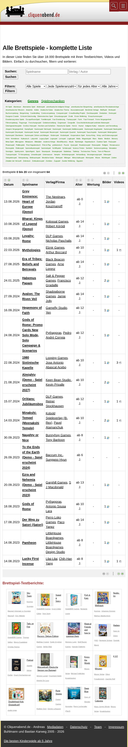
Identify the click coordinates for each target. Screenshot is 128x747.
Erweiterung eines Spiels (15, 119)
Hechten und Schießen (46, 126)
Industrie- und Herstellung (108, 126)
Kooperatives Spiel (78, 135)
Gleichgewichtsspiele (14, 126)
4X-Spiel (9, 107)
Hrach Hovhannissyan (22, 675)
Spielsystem (19, 151)
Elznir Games (55, 247)
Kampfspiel (29, 129)
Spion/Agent (29, 151)
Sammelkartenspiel (32, 148)
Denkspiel (112, 113)
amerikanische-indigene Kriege (58, 107)
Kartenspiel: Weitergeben (107, 132)
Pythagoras (54, 332)
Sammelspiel (46, 148)
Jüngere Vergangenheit (14, 129)
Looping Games (57, 358)
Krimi (7, 139)
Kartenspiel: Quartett (68, 132)
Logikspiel (71, 139)
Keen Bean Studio (59, 380)
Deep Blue (86, 690)
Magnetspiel (86, 139)
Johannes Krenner (108, 611)
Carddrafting (35, 113)
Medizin (107, 139)
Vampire (57, 154)
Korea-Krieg (90, 135)
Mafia (78, 139)
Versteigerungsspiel (94, 154)
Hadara (116, 625)
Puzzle (66, 145)
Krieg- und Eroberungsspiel (107, 135)
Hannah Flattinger (78, 647)
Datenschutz (78, 727)
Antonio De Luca (43, 680)
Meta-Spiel (10, 142)
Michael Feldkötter (78, 673)
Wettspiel (59, 158)
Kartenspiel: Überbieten (14, 135)
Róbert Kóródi (55, 226)
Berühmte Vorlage (92, 110)
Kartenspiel (57, 129)
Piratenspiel (10, 145)
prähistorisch (57, 145)
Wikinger (67, 158)
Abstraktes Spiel (29, 107)
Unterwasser (47, 154)
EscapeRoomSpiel (33, 119)
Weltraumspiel (35, 158)
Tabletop (76, 151)
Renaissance (115, 145)
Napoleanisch (90, 142)
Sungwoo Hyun (56, 459)
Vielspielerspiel (11, 158)
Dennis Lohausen (54, 709)
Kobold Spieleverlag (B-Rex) (57, 418)
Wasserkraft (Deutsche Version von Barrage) (47, 668)
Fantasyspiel (71, 119)
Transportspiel (11, 154)
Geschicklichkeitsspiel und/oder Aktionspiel (93, 123)
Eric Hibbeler (20, 616)
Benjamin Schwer (105, 640)
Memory (115, 139)
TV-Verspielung (24, 154)
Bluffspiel (103, 110)
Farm (80, 119)
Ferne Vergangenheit (103, 119)
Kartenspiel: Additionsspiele (73, 129)
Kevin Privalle (55, 384)
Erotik (71, 116)
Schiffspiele (56, 148)
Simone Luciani (42, 676)
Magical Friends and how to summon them (78, 630)
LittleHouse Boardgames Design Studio (55, 547)
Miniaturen (29, 142)
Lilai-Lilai (51, 558)
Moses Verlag (99, 674)
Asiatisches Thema (61, 110)
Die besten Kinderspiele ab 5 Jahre (28, 741)
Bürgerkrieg (24, 113)
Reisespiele (96, 145)
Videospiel (107, 154)
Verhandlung (80, 154)
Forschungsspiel (35, 123)
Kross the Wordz (87, 660)
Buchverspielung (12, 113)
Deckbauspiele (92, 113)
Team (98, 727)
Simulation (113, 148)
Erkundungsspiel (60, 116)
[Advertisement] (64, 34)
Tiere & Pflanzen (104, 151)
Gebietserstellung (49, 123)
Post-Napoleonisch (33, 145)
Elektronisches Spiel (45, 116)
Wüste (97, 158)
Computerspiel (61, 113)
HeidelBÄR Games (44, 609)
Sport (38, 151)
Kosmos (30, 602)
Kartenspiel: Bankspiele (113, 129)
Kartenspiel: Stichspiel (42, 129)
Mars (94, 139)
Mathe (100, 139)
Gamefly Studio (56, 308)
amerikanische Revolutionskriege (106, 107)
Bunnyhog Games (58, 435)
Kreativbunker (70, 678)
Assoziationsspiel (77, 110)
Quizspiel (74, 145)
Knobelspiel (64, 135)
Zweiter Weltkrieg (68, 161)
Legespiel (53, 139)
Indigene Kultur (90, 126)
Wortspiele (90, 158)
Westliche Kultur (48, 158)
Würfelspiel (106, 158)
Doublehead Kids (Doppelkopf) (16, 703)
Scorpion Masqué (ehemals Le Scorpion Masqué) (20, 611)
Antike (36, 110)
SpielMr (29, 666)
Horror (74, 126)
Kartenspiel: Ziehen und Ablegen (37, 135)
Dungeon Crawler (12, 116)
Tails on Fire (30, 625)
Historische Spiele (63, 126)
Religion (105, 145)
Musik (71, 142)
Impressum (116, 727)
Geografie (71, 123)
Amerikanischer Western (15, 110)
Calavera (99, 701)
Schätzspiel (66, 148)
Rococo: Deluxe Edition (48, 636)
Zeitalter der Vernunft (13, 161)
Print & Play (46, 145)
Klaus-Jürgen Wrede (102, 707)
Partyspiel (112, 142)
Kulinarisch (25, 139)
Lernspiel (62, 139)
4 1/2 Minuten (106, 662)
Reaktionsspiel (84, 145)
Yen (48, 312)
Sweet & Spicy (58, 598)
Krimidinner (15, 139)
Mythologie (79, 142)
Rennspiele (10, 148)
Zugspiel (57, 161)
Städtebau (67, 151)
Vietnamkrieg (23, 158)
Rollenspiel (20, 148)
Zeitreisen (26, 161)
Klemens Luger (71, 642)
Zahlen (114, 158)
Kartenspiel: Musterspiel (49, 132)
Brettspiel (112, 110)
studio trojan (12, 710)
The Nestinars (55, 197)
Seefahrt (89, 148)
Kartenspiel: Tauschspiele (86, 132)
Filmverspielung (11, 123)
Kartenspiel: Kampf (32, 132)
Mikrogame (19, 142)
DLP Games (54, 236)
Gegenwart (62, 123)
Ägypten (79, 161)
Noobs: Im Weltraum (107, 599)
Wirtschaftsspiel (78, 158)
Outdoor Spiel (102, 142)
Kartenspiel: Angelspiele (93, 129)
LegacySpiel (44, 139)
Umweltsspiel (36, 154)
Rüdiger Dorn (42, 709)
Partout (30, 660)
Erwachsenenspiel (95, 116)
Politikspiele (20, 145)
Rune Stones (59, 692)
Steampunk (46, 151)
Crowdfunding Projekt (77, 113)
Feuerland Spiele (55, 676)
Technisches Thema (88, 151)
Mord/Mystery (62, 142)
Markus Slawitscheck (102, 616)
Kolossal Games (57, 221)
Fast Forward (89, 119)
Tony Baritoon (55, 440)
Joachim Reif (110, 679)
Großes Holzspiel (29, 126)
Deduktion (103, 113)
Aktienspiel (41, 107)
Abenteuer (17, 107)
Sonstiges (9, 151)
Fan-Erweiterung (58, 119)
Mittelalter (38, 142)
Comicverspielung (48, 113)
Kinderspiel (55, 135)
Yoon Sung (46, 613)
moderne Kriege (49, 142)
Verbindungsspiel (68, 154)
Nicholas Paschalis (58, 240)
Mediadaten (55, 727)
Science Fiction (78, 148)
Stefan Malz (47, 647)
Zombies (49, 161)
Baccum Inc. (54, 455)
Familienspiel (46, 119)
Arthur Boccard (56, 252)
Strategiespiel (57, 151)
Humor (81, 126)
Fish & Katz (87, 596)
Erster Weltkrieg (80, 116)
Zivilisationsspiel (38, 161)
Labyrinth (34, 139)
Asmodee (68, 706)
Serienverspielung (100, 148)
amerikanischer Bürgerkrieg (81, 107)
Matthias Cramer (43, 642)
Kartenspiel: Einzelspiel (14, 132)
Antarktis (29, 110)
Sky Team (29, 594)
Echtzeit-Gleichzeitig (28, 116)
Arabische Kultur (46, 110)
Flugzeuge (23, 123)
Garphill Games (56, 482)
